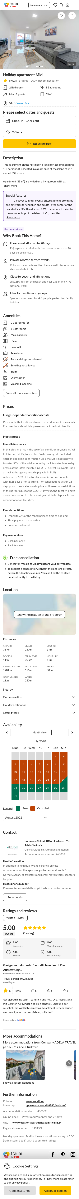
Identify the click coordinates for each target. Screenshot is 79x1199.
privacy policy (20, 1182)
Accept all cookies (55, 1190)
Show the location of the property (39, 614)
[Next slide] (69, 1063)
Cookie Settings (19, 1190)
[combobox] (5, 817)
